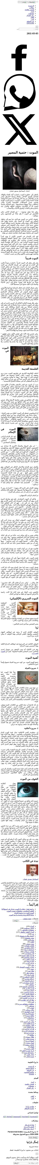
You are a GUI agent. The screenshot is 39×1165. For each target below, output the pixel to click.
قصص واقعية (29, 1084)
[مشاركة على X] (19, 147)
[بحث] (24, 2)
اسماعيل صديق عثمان (30, 879)
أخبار (32, 1082)
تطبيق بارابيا (30, 1106)
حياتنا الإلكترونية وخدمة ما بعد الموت (21, 915)
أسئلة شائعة (30, 1068)
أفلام (32, 1096)
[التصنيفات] (32, 2)
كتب (32, 1098)
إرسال (16, 1163)
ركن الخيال (30, 1088)
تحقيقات (31, 1086)
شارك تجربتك (29, 1125)
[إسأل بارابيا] (33, 1137)
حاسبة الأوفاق (29, 1108)
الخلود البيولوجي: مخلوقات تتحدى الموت (20, 911)
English (31, 1074)
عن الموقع (30, 1070)
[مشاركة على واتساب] (19, 110)
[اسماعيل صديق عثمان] (32, 875)
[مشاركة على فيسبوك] (19, 73)
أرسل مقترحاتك (28, 1129)
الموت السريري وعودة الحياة (24, 913)
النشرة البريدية (29, 1127)
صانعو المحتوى (29, 1072)
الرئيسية (31, 1066)
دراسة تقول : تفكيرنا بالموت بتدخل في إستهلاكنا (18, 909)
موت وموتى (27, 918)
